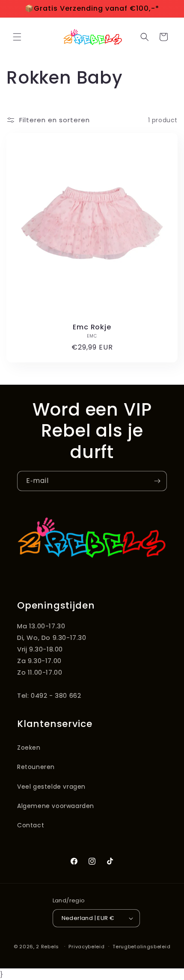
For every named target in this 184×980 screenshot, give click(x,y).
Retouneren (36, 767)
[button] (17, 36)
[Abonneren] (157, 481)
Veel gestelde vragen (51, 786)
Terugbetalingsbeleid (141, 946)
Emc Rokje (92, 327)
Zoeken (29, 747)
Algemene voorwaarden (55, 806)
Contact (30, 825)
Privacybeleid (86, 946)
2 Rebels (47, 946)
